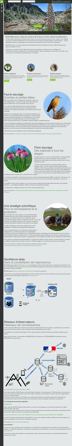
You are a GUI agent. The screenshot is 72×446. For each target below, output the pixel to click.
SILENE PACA (7, 404)
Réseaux (37, 32)
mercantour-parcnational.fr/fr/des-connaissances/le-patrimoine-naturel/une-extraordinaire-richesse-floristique (36, 191)
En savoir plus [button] (38, 26)
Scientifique (26, 32)
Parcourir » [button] (53, 79)
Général (6, 32)
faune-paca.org (8, 430)
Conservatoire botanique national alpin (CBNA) (16, 414)
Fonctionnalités (12, 32)
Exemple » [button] (6, 81)
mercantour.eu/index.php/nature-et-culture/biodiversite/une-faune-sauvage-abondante (38, 133)
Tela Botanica (25, 422)
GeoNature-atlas (25, 265)
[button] (9, 17)
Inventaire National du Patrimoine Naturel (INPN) (17, 389)
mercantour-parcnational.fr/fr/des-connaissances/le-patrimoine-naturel (22, 245)
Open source (32, 32)
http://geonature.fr (33, 275)
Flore (21, 32)
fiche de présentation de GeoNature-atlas (25, 271)
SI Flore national (15, 422)
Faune (17, 32)
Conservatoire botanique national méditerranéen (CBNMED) (47, 414)
